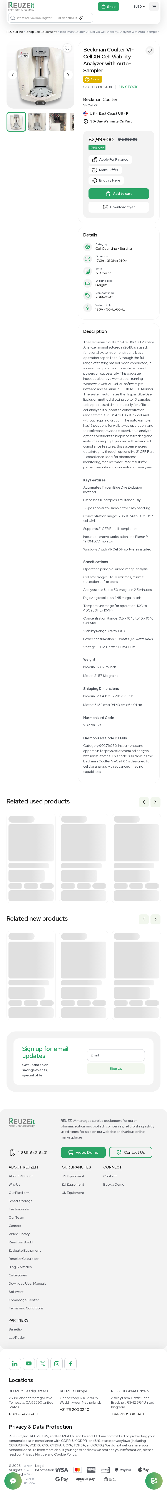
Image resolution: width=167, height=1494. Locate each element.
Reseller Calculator (23, 1258)
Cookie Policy (65, 1454)
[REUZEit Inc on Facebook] (70, 1364)
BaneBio (15, 1329)
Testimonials (19, 1209)
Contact (110, 1176)
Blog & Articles (20, 1267)
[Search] (12, 18)
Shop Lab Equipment (42, 32)
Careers (15, 1225)
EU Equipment (73, 1184)
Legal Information (44, 1468)
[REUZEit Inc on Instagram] (56, 1364)
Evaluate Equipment (25, 1250)
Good (95, 79)
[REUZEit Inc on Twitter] (43, 1364)
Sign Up (116, 1068)
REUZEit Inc (15, 32)
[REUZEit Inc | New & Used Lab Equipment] (21, 6)
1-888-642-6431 (32, 1152)
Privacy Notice (34, 1454)
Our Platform (19, 1192)
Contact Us (134, 1152)
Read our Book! (21, 1242)
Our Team (16, 1217)
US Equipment (73, 1176)
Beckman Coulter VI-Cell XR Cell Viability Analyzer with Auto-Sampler (109, 32)
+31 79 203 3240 (74, 1409)
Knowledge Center (24, 1300)
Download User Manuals (27, 1283)
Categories (18, 1275)
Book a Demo (113, 1184)
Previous (144, 802)
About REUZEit (21, 1176)
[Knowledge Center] (13, 1481)
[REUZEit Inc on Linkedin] (15, 1364)
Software (16, 1291)
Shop (111, 6)
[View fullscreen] (67, 47)
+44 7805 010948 (127, 1413)
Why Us (14, 1184)
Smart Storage (21, 1201)
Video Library (19, 1234)
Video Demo (87, 1152)
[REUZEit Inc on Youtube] (29, 1364)
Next (155, 802)
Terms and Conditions (26, 1308)
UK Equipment (73, 1192)
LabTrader (17, 1337)
